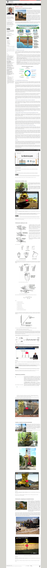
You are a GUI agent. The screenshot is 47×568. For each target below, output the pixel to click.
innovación (12, 63)
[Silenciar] (37, 150)
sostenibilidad (9, 71)
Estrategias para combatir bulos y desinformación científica (10, 78)
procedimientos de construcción (31, 218)
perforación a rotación (17, 495)
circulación (33, 560)
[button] (26, 159)
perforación (25, 177)
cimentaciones (20, 218)
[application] (27, 150)
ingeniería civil (9, 63)
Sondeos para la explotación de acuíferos (23, 8)
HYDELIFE (8, 62)
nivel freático (32, 177)
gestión (7, 60)
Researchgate (8, 43)
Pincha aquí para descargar (18, 170)
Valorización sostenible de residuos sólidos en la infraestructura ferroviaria (10, 80)
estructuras (8, 59)
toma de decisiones (10, 72)
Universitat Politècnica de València (10, 74)
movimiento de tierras (9, 66)
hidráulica (20, 177)
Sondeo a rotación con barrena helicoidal (23, 422)
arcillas (32, 494)
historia (9, 60)
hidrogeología (29, 177)
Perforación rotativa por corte (21, 222)
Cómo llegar (7, 565)
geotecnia (23, 218)
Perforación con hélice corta (21, 181)
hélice (39, 218)
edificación (8, 58)
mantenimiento (11, 64)
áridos (11, 74)
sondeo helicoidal (22, 495)
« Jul (7, 53)
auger (35, 218)
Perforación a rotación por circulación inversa (24, 499)
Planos (9, 565)
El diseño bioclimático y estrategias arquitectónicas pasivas (10, 77)
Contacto (11, 565)
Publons (8, 42)
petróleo (26, 418)
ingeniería (22, 177)
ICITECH (11, 62)
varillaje (29, 504)
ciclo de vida (8, 56)
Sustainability (8, 72)
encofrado (10, 58)
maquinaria (25, 218)
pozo (33, 177)
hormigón (9, 61)
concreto (11, 57)
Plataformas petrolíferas (20, 374)
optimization (13, 67)
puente (8, 69)
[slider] (39, 150)
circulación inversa (35, 560)
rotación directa (29, 507)
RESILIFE (8, 70)
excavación (37, 218)
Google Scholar (8, 40)
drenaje (27, 177)
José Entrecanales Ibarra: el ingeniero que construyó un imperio (10, 79)
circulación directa (37, 501)
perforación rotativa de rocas (30, 344)
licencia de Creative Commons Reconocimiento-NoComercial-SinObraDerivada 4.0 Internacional (29, 175)
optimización (9, 67)
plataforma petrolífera (29, 418)
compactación (8, 57)
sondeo (35, 177)
